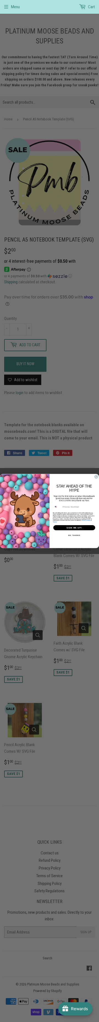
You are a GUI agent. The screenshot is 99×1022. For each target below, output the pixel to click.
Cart (91, 6)
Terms (55, 522)
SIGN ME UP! (74, 528)
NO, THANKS (74, 535)
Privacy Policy (86, 520)
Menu (15, 6)
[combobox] (57, 507)
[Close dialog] (96, 476)
